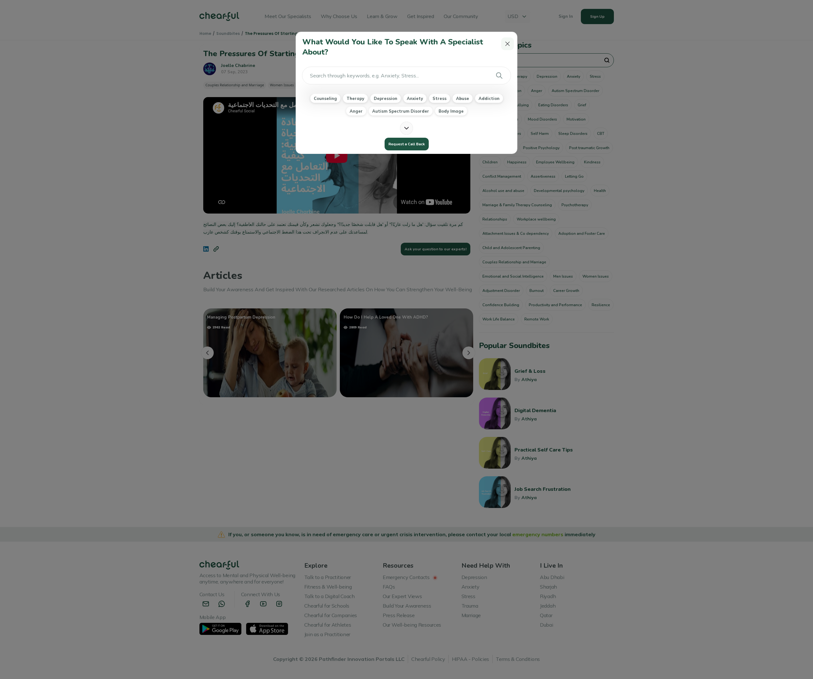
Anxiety (415, 98)
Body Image (451, 111)
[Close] (507, 43)
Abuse (462, 98)
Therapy (355, 98)
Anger (356, 111)
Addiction (489, 98)
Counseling (325, 98)
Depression (385, 98)
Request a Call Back (406, 144)
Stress (440, 98)
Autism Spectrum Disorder (400, 111)
